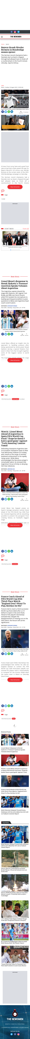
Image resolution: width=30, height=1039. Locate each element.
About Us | (8, 1024)
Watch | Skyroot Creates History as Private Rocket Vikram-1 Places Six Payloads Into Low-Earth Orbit (14, 869)
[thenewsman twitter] (18, 32)
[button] (26, 34)
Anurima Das (11, 469)
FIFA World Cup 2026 (6, 399)
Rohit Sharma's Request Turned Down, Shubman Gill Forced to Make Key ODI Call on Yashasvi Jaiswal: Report (14, 812)
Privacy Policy (21, 1024)
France (13, 718)
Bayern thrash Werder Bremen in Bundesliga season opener (15, 109)
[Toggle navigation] (1, 37)
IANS (2, 85)
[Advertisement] (15, 15)
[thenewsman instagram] (15, 32)
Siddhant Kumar (12, 305)
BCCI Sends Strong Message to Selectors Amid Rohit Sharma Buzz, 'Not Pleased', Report (14, 942)
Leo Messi (22, 399)
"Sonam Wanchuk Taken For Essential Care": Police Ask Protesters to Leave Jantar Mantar (13, 964)
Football (3, 199)
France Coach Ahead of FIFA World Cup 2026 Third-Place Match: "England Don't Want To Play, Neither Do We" (14, 791)
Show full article (15, 187)
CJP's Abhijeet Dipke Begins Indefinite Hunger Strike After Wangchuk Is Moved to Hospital (14, 919)
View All (26, 228)
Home (2, 44)
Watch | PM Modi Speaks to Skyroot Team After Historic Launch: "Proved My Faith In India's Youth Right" (14, 894)
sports (7, 44)
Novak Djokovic (15, 399)
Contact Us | (14, 1024)
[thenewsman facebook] (11, 32)
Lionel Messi (15, 564)
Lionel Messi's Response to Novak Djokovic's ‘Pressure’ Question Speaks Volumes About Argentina (13, 749)
